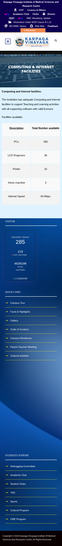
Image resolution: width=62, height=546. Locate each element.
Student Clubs (18, 483)
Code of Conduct (19, 329)
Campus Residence (21, 338)
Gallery (14, 320)
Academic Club (18, 475)
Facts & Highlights (20, 311)
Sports (13, 501)
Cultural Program (19, 510)
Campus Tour (17, 302)
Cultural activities (19, 355)
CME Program (18, 519)
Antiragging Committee (22, 466)
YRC (12, 492)
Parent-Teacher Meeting (23, 347)
